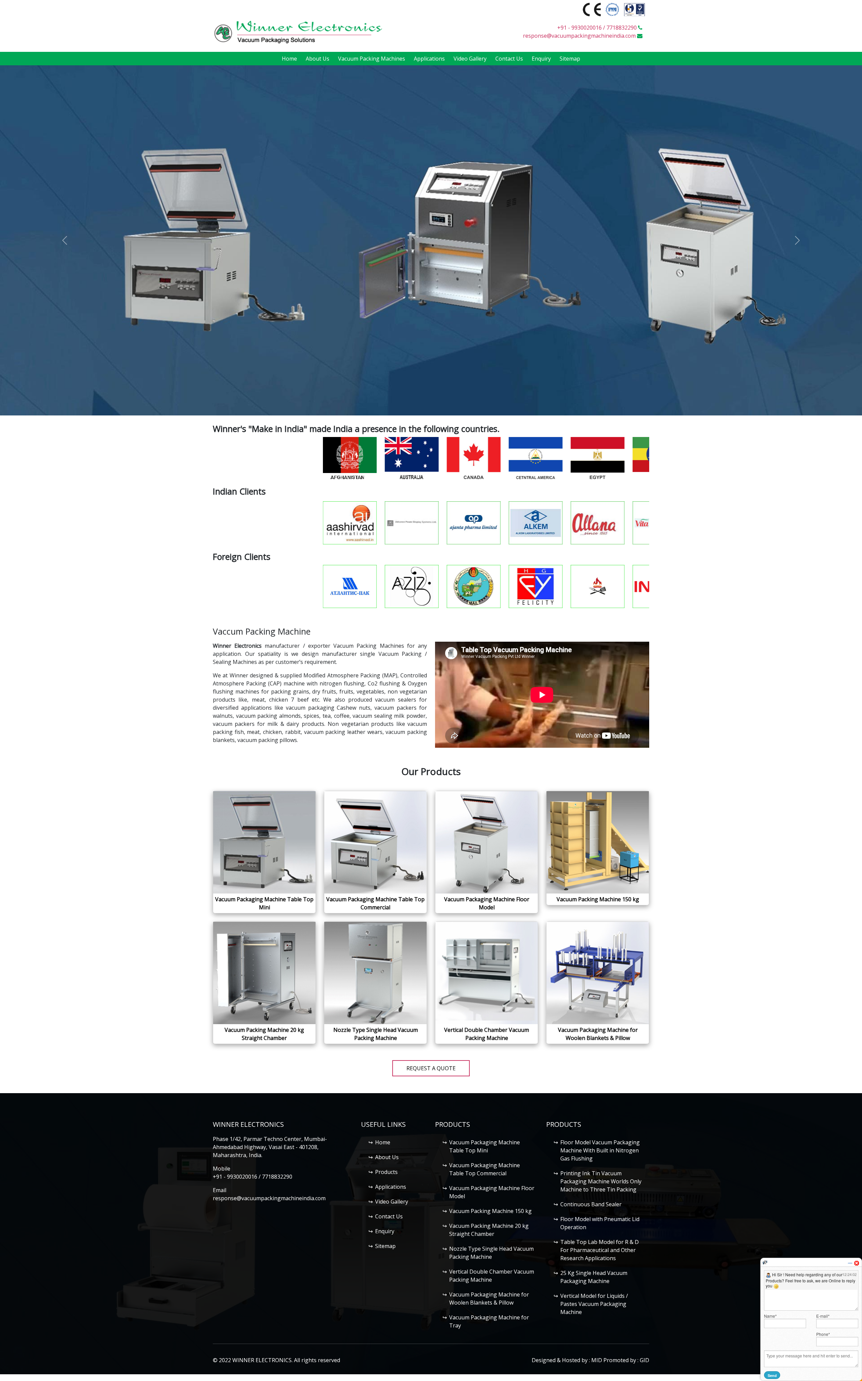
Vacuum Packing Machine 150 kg (490, 1211)
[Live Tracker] (765, 1259)
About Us (317, 58)
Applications (429, 58)
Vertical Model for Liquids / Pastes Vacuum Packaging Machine (594, 1304)
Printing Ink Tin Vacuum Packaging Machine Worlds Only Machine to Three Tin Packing (600, 1181)
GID (644, 1360)
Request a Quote (431, 1068)
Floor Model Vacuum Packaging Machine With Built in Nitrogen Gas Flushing (600, 1150)
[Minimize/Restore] (850, 1260)
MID (596, 1360)
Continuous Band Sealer (591, 1204)
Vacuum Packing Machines (371, 58)
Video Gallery (470, 58)
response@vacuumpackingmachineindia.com (579, 35)
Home (289, 58)
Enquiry (541, 58)
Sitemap (570, 58)
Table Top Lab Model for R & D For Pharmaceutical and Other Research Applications (599, 1250)
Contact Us (509, 58)
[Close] (856, 1260)
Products (386, 1172)
